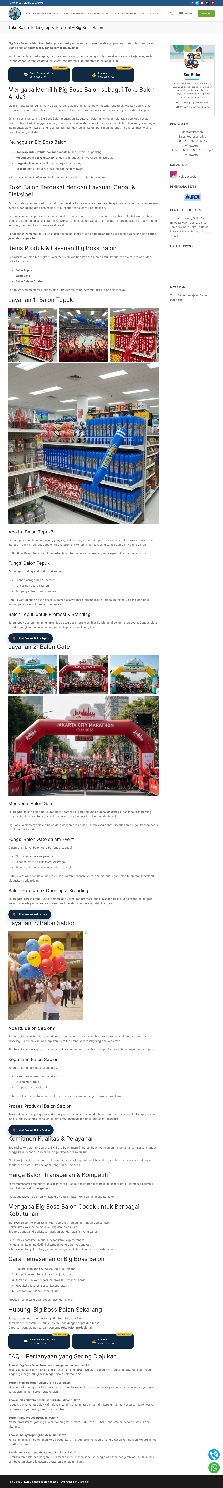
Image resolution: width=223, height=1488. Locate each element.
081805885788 (193, 150)
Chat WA (206, 13)
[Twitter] (197, 3)
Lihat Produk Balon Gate (29, 914)
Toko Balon (177, 295)
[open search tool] (171, 13)
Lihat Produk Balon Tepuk (30, 638)
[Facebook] (192, 3)
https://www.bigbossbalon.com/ (193, 107)
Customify (83, 1481)
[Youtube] (202, 3)
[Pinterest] (213, 3)
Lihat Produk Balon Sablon (31, 1130)
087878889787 (188, 141)
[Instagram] (207, 3)
